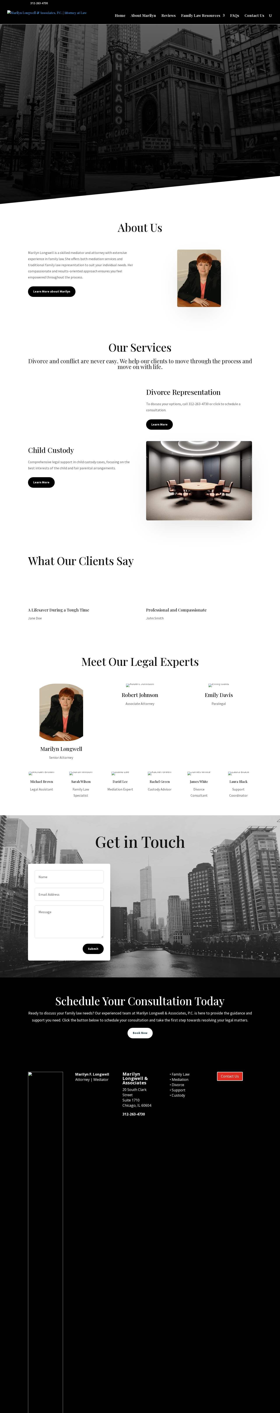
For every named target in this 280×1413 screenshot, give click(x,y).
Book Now (140, 1033)
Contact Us (254, 16)
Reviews (168, 16)
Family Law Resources (200, 16)
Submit (93, 949)
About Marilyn (143, 16)
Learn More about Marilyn (51, 291)
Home (120, 16)
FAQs (234, 16)
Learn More (35, 184)
